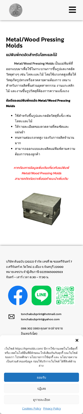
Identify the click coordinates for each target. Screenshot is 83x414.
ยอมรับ (41, 377)
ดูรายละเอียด (41, 400)
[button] (77, 340)
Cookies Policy (31, 408)
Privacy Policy (52, 408)
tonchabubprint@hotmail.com (41, 314)
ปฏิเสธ (41, 388)
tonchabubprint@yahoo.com (40, 319)
